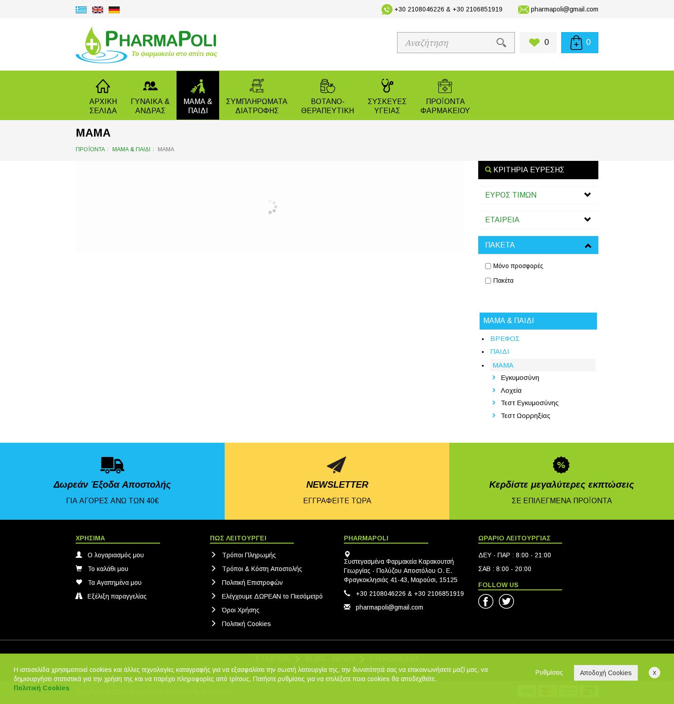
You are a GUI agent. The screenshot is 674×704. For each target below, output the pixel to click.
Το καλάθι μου (108, 568)
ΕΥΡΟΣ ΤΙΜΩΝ (510, 195)
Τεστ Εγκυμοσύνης (529, 403)
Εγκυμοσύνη (520, 377)
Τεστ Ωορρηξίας (525, 415)
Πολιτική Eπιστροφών (252, 582)
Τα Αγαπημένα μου (115, 582)
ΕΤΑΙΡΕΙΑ (502, 220)
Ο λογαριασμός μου (116, 555)
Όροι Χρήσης (241, 610)
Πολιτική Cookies (246, 623)
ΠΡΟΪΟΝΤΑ (90, 149)
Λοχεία (511, 390)
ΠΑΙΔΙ (499, 351)
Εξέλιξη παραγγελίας (117, 596)
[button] (150, 95)
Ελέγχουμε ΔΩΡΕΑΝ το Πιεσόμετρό (272, 596)
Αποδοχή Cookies (606, 672)
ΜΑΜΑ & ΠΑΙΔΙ (131, 149)
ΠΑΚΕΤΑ (500, 245)
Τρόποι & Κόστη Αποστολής (262, 568)
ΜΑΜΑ (503, 365)
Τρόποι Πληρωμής (249, 555)
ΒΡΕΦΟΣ (505, 338)
